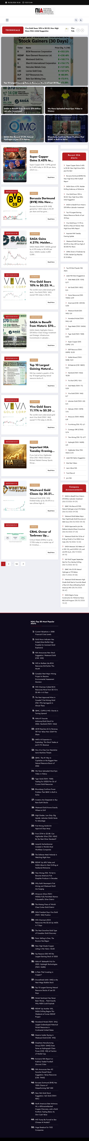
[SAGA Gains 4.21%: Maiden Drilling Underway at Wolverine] (14, 248)
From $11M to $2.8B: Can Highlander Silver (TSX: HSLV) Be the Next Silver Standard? (46, 836)
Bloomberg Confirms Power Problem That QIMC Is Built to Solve (66, 138)
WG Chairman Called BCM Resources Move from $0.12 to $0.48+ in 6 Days (46, 690)
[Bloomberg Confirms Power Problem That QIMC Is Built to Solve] (66, 128)
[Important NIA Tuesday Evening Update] (44, 61)
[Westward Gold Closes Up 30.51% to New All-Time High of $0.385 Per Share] (14, 498)
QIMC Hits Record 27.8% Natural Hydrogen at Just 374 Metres (18, 138)
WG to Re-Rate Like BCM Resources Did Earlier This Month (44, 666)
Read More (51, 177)
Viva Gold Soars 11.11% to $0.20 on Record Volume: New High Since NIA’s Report (42, 408)
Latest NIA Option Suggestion (75, 458)
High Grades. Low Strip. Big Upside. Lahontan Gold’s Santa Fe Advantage (46, 818)
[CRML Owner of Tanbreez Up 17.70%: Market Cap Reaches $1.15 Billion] (14, 540)
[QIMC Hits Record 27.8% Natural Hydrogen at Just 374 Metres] (22, 128)
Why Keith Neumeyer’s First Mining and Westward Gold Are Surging (45, 886)
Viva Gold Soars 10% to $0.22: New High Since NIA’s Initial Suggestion (26, 29)
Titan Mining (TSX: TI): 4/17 (77, 437)
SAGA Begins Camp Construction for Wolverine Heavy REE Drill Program (73, 598)
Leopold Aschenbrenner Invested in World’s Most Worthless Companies (44, 847)
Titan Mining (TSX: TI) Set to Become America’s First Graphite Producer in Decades (46, 876)
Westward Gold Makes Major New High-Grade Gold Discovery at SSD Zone (73, 519)
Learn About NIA (71, 468)
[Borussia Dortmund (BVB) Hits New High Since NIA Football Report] (14, 206)
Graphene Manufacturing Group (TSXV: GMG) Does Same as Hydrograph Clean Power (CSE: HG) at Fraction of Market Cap (45, 1048)
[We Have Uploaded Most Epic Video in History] (66, 100)
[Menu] (7, 20)
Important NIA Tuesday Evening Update (21, 83)
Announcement (36, 317)
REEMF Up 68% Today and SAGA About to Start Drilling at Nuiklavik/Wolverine (46, 865)
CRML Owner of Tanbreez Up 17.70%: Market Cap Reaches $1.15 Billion (42, 533)
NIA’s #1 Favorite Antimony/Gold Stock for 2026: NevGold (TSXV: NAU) (46, 721)
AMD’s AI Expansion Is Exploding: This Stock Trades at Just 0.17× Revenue (46, 742)
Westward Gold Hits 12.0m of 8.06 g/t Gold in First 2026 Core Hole (73, 539)
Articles (33, 151)
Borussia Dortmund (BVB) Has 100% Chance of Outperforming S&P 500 (46, 1085)
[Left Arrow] (78, 30)
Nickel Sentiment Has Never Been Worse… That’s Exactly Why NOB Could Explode (45, 1001)
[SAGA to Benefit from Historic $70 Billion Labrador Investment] (22, 100)
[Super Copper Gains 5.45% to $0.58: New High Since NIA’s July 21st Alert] (14, 164)
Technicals (34, 234)
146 (16, 564)
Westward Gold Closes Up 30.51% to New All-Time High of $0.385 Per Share (43, 492)
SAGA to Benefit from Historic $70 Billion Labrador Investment (22, 109)
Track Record (70, 473)
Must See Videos (71, 463)
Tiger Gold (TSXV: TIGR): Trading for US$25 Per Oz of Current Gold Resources (45, 781)
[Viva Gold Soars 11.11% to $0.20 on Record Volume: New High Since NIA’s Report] (14, 415)
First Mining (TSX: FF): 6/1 (76, 424)
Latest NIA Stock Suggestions (75, 276)
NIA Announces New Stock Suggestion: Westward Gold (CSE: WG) (45, 655)
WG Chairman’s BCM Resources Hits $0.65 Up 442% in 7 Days (46, 923)
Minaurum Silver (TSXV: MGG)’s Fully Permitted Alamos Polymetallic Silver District (46, 897)
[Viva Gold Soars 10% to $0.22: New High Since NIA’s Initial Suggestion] (14, 289)
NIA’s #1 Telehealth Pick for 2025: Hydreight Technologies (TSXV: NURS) (46, 964)
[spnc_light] (81, 20)
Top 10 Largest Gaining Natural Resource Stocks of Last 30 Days (42, 367)
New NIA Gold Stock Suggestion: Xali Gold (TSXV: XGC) (46, 1096)
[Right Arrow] (82, 30)
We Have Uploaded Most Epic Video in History (65, 109)
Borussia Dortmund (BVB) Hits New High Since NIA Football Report (42, 200)
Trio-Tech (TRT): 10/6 (75, 380)
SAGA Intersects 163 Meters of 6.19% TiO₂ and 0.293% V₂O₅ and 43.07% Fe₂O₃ (73, 549)
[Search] (76, 20)
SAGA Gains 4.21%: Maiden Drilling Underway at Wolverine (42, 240)
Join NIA (69, 478)
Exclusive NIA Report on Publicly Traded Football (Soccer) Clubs (44, 1061)
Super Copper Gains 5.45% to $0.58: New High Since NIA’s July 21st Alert (41, 158)
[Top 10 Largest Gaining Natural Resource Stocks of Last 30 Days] (14, 373)
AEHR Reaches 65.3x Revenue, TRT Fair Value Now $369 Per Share (46, 732)
